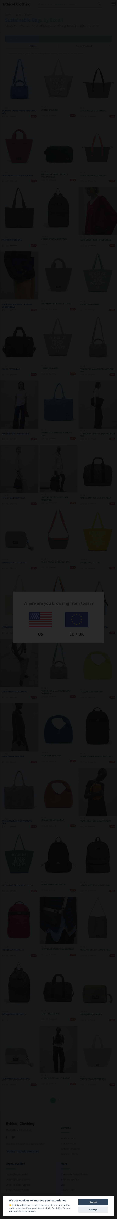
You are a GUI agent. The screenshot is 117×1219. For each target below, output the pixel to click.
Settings (93, 1209)
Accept (93, 1202)
